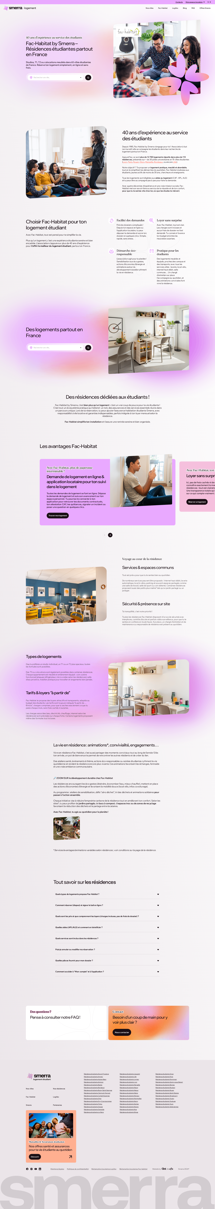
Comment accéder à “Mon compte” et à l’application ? (79, 971)
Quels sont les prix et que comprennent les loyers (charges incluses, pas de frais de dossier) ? (97, 916)
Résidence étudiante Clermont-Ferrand (97, 1093)
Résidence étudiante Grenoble (94, 1109)
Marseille (149, 162)
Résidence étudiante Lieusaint (130, 1074)
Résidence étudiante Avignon (93, 1082)
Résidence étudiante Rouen (165, 1090)
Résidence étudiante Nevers (129, 1107)
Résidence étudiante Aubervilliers (95, 1079)
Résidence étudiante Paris (164, 1077)
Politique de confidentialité (77, 1169)
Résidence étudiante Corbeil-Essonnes (97, 1096)
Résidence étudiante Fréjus (93, 1104)
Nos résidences (59, 1089)
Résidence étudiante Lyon (128, 1082)
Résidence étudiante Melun (129, 1093)
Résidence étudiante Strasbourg (166, 1096)
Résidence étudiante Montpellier (131, 1098)
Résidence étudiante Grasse (93, 1107)
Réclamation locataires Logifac (103, 1169)
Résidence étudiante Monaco (129, 1096)
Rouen (136, 162)
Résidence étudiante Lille (128, 1077)
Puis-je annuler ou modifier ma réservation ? (75, 949)
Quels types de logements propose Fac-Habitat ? (77, 894)
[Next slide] (110, 535)
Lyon (125, 162)
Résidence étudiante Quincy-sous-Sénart (169, 1082)
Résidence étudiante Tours (164, 1104)
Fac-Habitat (162, 8)
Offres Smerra (205, 8)
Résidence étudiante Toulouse (166, 1101)
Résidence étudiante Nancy (129, 1101)
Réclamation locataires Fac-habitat (133, 1169)
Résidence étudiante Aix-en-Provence (96, 1074)
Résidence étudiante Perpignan (166, 1079)
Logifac (175, 8)
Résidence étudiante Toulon (165, 1098)
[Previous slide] (105, 535)
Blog (185, 8)
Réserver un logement (197, 502)
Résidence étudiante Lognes (129, 1079)
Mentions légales (57, 1169)
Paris (130, 162)
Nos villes (149, 8)
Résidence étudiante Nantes (129, 1104)
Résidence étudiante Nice (128, 1109)
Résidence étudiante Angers (93, 1077)
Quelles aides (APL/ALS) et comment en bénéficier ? (79, 927)
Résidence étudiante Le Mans (94, 1112)
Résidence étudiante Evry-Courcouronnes (97, 1101)
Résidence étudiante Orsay (165, 1074)
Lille (174, 162)
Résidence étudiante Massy (129, 1088)
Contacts (179, 2)
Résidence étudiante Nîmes (129, 1112)
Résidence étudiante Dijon (92, 1098)
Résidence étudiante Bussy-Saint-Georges (98, 1090)
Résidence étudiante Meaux (129, 1090)
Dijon (142, 162)
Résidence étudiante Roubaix (165, 1088)
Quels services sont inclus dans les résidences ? (76, 938)
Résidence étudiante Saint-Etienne (167, 1093)
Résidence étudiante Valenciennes (167, 1107)
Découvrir (35, 1157)
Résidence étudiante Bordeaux (94, 1088)
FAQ (193, 8)
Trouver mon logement (58, 515)
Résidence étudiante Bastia (93, 1085)
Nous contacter (122, 1032)
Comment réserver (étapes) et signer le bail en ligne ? (79, 905)
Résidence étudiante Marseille (130, 1085)
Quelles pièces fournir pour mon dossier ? (74, 960)
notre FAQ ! (70, 1017)
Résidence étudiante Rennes (165, 1085)
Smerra (29, 1105)
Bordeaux (158, 162)
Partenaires (57, 1105)
